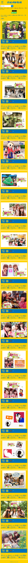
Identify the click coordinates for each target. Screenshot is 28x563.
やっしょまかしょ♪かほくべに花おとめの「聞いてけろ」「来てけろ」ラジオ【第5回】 (14, 437)
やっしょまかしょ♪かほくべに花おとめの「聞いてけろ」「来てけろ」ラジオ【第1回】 (14, 557)
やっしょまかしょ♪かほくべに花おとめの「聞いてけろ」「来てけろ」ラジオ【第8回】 (14, 348)
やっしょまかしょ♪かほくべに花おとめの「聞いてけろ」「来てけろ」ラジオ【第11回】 (14, 258)
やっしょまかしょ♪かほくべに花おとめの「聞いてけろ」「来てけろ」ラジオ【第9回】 (14, 318)
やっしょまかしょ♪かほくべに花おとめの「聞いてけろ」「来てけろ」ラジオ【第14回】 (14, 168)
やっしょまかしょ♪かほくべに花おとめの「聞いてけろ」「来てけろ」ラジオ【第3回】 (14, 497)
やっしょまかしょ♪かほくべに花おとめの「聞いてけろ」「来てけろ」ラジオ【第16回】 (14, 108)
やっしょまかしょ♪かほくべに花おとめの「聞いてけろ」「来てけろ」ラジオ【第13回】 (14, 198)
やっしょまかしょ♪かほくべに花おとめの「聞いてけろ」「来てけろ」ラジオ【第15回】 (14, 138)
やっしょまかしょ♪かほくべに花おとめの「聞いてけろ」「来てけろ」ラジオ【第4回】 (14, 467)
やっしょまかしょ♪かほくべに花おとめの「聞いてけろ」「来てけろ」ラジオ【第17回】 (14, 78)
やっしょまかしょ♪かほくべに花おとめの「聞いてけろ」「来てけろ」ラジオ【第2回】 (14, 527)
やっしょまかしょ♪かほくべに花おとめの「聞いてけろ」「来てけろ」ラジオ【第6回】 (14, 407)
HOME (1, 8)
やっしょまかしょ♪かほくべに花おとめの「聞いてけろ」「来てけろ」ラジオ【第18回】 (14, 48)
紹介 (13, 41)
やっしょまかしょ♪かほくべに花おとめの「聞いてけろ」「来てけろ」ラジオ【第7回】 (14, 378)
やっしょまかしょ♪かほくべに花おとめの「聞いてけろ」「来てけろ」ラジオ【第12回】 (14, 228)
